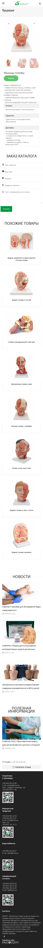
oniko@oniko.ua (12, 820)
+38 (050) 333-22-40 (9, 888)
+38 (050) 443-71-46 (9, 790)
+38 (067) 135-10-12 (9, 824)
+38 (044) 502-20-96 (9, 783)
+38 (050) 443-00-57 (9, 851)
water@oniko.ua (12, 853)
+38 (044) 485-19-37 (9, 818)
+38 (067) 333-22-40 (9, 886)
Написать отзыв (23, 767)
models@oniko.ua (13, 785)
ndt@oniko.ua (12, 890)
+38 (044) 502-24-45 (9, 816)
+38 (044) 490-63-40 (9, 884)
